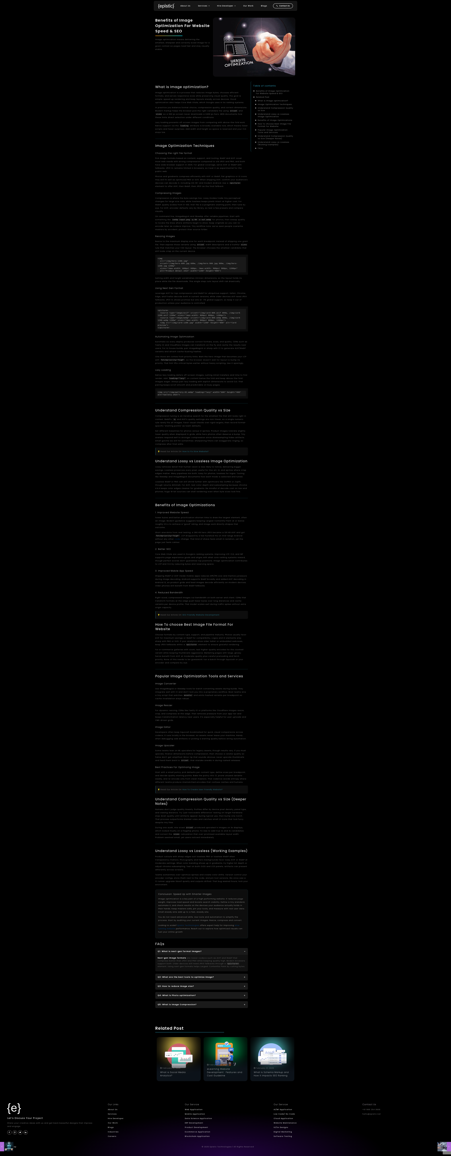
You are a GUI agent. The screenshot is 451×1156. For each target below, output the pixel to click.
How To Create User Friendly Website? (203, 789)
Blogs (111, 1127)
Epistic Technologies (188, 925)
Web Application (194, 1109)
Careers (112, 1136)
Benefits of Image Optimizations (275, 120)
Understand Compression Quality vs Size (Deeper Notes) (275, 137)
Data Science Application (198, 1118)
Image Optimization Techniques (275, 104)
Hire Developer (116, 1118)
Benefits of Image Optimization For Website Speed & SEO (272, 92)
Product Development (196, 1127)
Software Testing (283, 1136)
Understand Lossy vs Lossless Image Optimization (273, 115)
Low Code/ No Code (284, 1114)
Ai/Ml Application (283, 1109)
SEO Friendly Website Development (201, 615)
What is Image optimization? (273, 101)
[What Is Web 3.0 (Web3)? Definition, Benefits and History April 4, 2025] (7, 1146)
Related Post (262, 97)
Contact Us (369, 1104)
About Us (113, 1109)
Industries (113, 1132)
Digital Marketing (283, 1132)
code (177, 539)
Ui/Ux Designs (281, 1127)
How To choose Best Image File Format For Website (274, 125)
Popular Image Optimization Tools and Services (273, 131)
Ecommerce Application (197, 1132)
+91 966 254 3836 (371, 1109)
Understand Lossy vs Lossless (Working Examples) (273, 143)
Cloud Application (283, 1118)
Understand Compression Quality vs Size (275, 109)
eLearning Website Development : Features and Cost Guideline (224, 1072)
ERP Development (194, 1123)
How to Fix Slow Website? (196, 451)
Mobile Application (195, 1114)
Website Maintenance (285, 1123)
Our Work (113, 1123)
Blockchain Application (197, 1136)
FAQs (260, 148)
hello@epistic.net (371, 1114)
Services (112, 1114)
